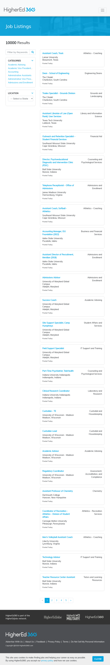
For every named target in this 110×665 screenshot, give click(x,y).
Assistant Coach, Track (52, 53)
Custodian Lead (49, 431)
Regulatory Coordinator (53, 471)
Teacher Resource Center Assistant (58, 577)
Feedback (40, 641)
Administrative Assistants (19, 75)
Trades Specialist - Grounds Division (58, 93)
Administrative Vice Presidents (22, 79)
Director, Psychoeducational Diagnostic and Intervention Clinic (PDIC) (57, 162)
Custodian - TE (49, 411)
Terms (65, 641)
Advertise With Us (14, 641)
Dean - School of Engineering (55, 73)
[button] (32, 60)
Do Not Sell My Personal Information (87, 641)
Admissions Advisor (51, 277)
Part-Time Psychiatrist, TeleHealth (58, 371)
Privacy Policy (54, 641)
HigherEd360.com (26, 646)
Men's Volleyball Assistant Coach (57, 537)
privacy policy (47, 660)
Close (98, 658)
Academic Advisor (50, 451)
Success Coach (49, 300)
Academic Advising (16, 64)
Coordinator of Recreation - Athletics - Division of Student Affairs (56, 514)
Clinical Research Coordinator (56, 391)
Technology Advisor (51, 557)
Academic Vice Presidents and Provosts (26, 68)
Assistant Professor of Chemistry (57, 491)
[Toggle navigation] (103, 10)
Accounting (13, 72)
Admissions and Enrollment (20, 82)
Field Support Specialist (53, 348)
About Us (29, 641)
